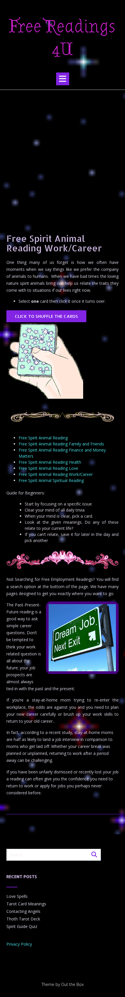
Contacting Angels (23, 911)
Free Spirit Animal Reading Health (50, 462)
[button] (62, 78)
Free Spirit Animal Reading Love (48, 468)
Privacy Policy (19, 944)
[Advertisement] (62, 155)
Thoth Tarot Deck (23, 919)
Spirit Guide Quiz (21, 926)
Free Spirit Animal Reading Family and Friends (61, 444)
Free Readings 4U (62, 38)
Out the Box (72, 984)
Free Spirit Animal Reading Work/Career (56, 474)
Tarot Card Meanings (26, 904)
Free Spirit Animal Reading (43, 438)
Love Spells (17, 896)
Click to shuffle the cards (46, 316)
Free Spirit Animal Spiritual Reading (51, 480)
